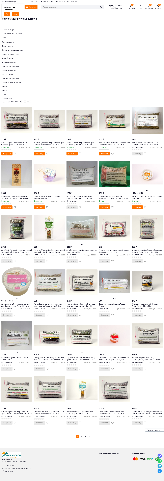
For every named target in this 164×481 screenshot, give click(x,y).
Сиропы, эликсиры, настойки (12, 50)
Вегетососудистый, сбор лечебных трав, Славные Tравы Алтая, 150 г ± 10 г (16, 412)
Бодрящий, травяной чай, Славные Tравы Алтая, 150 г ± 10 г (145, 305)
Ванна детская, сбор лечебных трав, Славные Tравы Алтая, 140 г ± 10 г (80, 143)
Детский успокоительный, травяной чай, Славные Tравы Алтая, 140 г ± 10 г (114, 143)
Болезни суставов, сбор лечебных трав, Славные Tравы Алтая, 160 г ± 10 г (49, 143)
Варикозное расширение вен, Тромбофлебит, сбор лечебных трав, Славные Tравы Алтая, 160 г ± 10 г (146, 360)
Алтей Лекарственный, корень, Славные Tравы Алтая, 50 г (81, 251)
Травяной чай (7, 99)
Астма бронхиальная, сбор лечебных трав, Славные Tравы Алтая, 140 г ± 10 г (49, 305)
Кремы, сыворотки (9, 70)
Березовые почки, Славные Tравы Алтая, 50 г (112, 305)
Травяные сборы (8, 30)
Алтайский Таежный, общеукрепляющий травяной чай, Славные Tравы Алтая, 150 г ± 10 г (16, 252)
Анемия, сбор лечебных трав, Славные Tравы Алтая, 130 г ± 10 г (114, 251)
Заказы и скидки (47, 1)
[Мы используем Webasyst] (5, 476)
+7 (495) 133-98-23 (115, 6)
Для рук (4, 86)
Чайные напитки (8, 46)
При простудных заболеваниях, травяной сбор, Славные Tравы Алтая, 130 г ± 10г (114, 198)
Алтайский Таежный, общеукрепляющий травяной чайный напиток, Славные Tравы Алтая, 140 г (49, 252)
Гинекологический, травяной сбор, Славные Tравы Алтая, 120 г (79, 412)
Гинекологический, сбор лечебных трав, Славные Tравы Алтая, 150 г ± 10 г (49, 412)
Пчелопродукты (8, 42)
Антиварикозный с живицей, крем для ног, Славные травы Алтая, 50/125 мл (15, 305)
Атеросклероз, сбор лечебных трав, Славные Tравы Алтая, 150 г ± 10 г (15, 143)
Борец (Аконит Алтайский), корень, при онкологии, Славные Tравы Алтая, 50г (49, 359)
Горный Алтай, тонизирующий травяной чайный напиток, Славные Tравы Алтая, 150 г (147, 413)
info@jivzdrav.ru (7, 471)
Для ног (5, 91)
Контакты (74, 1)
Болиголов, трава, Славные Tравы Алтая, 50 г (14, 359)
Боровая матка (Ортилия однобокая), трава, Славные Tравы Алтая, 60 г (80, 359)
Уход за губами (7, 74)
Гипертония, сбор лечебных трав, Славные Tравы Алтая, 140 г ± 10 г (112, 412)
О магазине (35, 1)
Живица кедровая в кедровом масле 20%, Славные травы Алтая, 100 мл (15, 197)
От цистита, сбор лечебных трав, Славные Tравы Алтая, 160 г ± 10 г (79, 197)
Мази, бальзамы (8, 58)
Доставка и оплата (62, 1)
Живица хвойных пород (10, 54)
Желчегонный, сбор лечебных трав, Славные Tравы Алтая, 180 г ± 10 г (145, 143)
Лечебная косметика (10, 62)
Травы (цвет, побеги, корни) (12, 34)
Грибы (4, 38)
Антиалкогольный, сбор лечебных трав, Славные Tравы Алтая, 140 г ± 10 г (147, 251)
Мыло (4, 95)
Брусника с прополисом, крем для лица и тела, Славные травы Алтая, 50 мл (114, 359)
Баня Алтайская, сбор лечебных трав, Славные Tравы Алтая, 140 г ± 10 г (80, 305)
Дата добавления (10, 101)
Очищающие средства (10, 66)
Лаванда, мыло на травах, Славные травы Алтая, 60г (47, 197)
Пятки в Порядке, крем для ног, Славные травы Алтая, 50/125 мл (147, 197)
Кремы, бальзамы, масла (11, 82)
